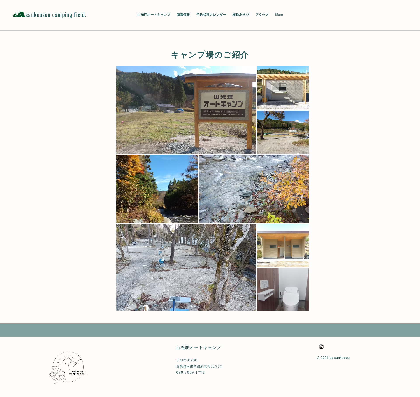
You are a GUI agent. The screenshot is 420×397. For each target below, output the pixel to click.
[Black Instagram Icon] (321, 347)
